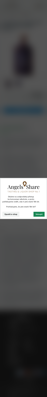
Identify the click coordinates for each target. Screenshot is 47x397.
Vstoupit (39, 214)
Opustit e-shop (10, 214)
